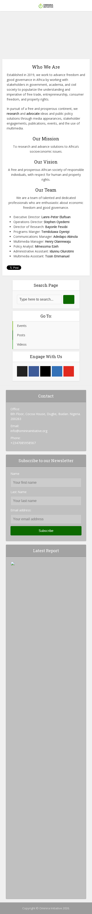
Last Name (18, 492)
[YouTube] (68, 371)
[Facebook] (34, 371)
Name (14, 473)
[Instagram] (45, 371)
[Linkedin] (57, 371)
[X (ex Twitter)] (22, 371)
